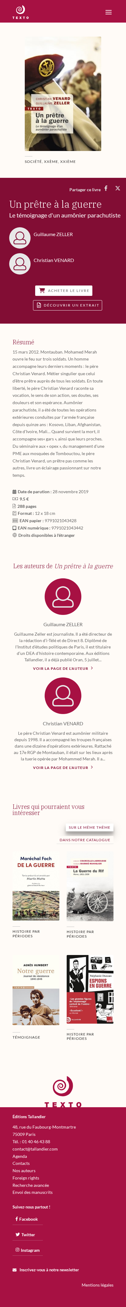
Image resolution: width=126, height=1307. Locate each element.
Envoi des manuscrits (33, 1192)
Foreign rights (26, 1177)
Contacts (21, 1163)
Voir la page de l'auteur (61, 668)
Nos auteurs (24, 1170)
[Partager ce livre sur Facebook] (106, 188)
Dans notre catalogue (85, 840)
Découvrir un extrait (71, 305)
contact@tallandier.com (35, 1148)
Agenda (20, 1156)
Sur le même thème (89, 827)
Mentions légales (97, 1284)
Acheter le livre (69, 291)
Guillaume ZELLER (63, 624)
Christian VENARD (63, 723)
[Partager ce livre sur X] (117, 188)
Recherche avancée (31, 1185)
